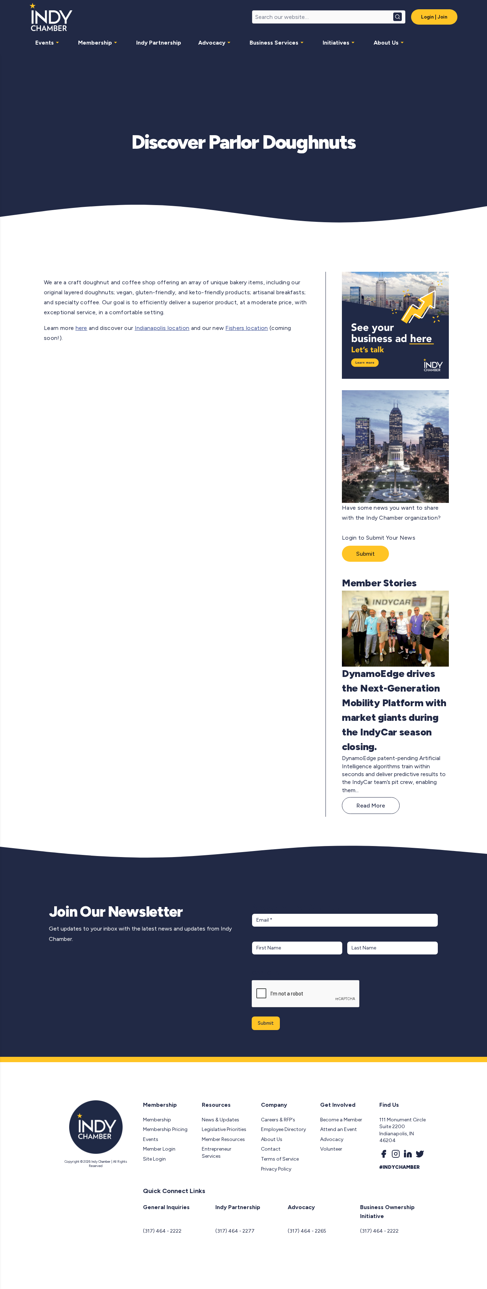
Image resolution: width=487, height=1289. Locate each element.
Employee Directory (283, 1129)
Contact (271, 1149)
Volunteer (331, 1149)
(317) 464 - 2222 (162, 1231)
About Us (386, 42)
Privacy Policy (276, 1169)
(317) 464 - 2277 (235, 1231)
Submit (365, 553)
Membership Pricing (165, 1129)
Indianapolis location (162, 328)
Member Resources (223, 1139)
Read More (371, 805)
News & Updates (220, 1120)
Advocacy (211, 42)
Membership (95, 42)
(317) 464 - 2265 (307, 1231)
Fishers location (246, 328)
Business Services (274, 42)
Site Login (154, 1159)
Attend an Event (338, 1129)
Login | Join (434, 17)
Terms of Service (280, 1159)
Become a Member (341, 1120)
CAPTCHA (265, 972)
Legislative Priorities (224, 1129)
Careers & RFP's (278, 1120)
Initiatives (336, 42)
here (81, 328)
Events (44, 42)
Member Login (159, 1149)
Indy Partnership (158, 42)
